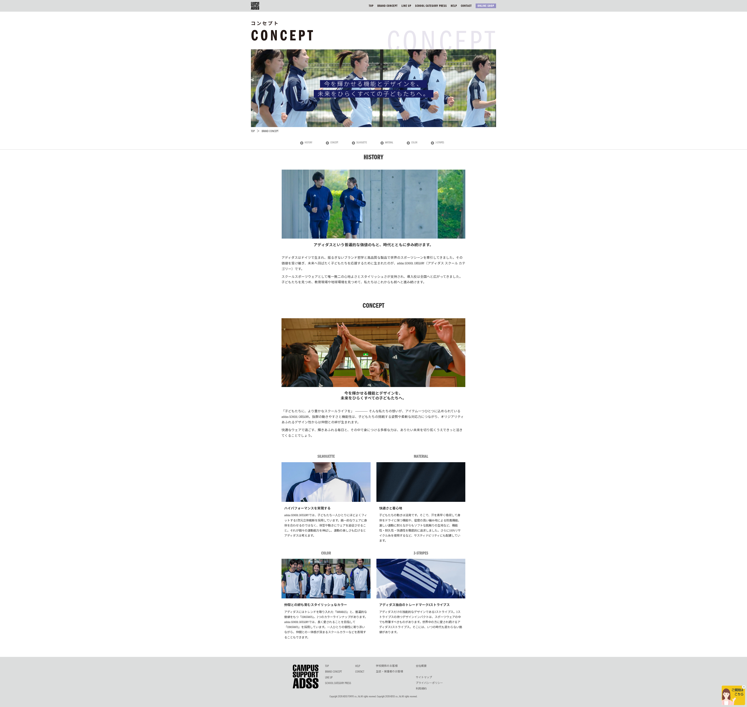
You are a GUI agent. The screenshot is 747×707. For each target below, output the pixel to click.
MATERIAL (389, 142)
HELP (454, 6)
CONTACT (466, 6)
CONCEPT (334, 142)
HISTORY (308, 142)
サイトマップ (424, 677)
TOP (371, 6)
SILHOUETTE (361, 142)
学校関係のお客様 (387, 666)
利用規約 (421, 689)
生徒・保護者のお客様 (389, 671)
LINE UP (406, 6)
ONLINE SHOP (486, 6)
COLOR (414, 142)
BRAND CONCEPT (387, 6)
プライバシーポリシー (429, 683)
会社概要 (421, 666)
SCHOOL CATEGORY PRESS (431, 6)
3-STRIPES (439, 142)
